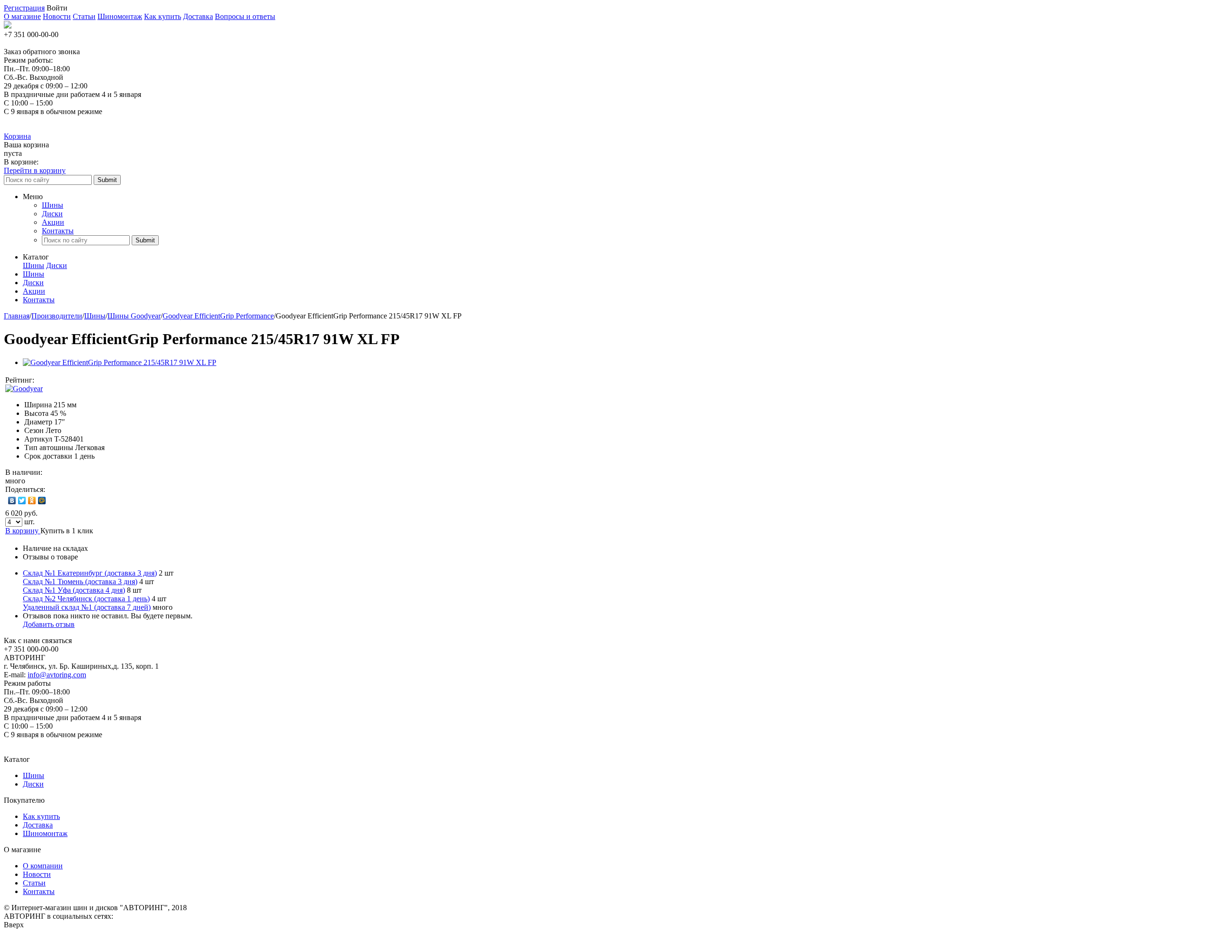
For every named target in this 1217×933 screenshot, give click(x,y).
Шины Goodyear (134, 316)
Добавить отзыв (49, 624)
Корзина (17, 136)
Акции (53, 222)
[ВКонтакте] (12, 500)
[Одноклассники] (32, 500)
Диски (52, 214)
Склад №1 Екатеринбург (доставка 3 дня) (90, 573)
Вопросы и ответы (245, 16)
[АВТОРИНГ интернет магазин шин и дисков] (7, 26)
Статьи (84, 16)
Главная (16, 316)
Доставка (198, 16)
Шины (52, 205)
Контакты (58, 231)
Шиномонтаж (119, 16)
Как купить (162, 16)
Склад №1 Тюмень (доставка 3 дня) (80, 581)
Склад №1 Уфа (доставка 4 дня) (74, 590)
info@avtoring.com (57, 675)
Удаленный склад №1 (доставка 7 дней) (87, 607)
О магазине (22, 16)
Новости (57, 16)
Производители (56, 316)
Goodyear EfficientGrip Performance (218, 316)
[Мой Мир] (42, 500)
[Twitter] (22, 500)
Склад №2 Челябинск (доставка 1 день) (86, 599)
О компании (43, 866)
